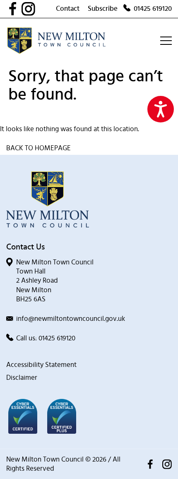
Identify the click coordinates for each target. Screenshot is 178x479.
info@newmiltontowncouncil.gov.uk (70, 318)
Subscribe (103, 8)
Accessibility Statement (41, 364)
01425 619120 (153, 8)
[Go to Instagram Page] (39, 9)
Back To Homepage (38, 148)
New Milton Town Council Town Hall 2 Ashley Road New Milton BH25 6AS (55, 280)
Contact (67, 8)
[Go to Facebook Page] (15, 9)
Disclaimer (21, 377)
